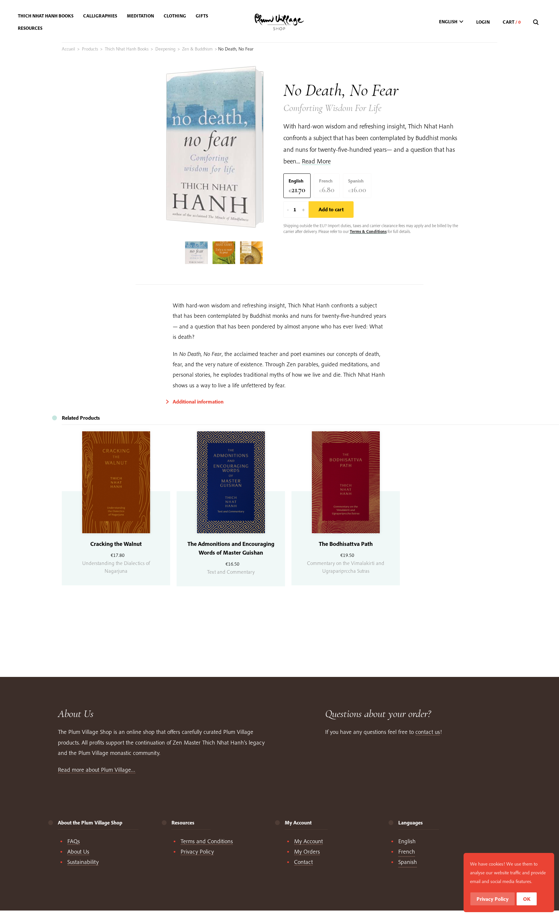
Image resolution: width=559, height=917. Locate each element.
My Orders (307, 851)
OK (527, 899)
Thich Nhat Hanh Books (126, 49)
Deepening (165, 49)
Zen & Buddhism (197, 49)
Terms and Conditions (207, 841)
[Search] (536, 22)
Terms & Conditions (368, 231)
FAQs (73, 841)
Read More (316, 161)
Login (483, 22)
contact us (427, 731)
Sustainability (83, 862)
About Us (78, 851)
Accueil (68, 49)
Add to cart (331, 209)
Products (90, 49)
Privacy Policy (197, 851)
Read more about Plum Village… (97, 769)
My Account (308, 841)
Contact (303, 862)
